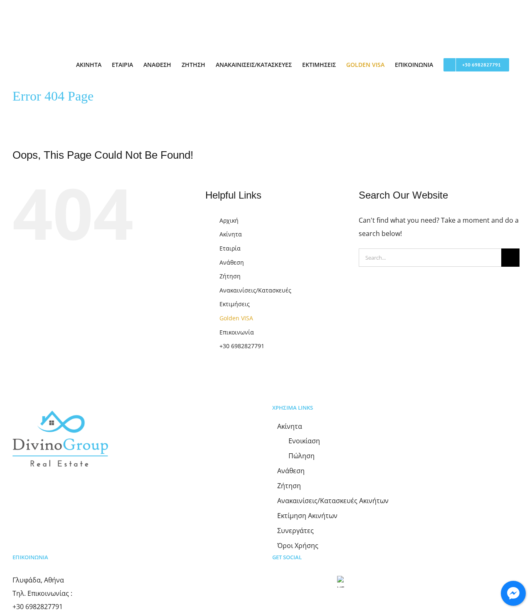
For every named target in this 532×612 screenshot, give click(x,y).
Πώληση (301, 456)
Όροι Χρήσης (297, 546)
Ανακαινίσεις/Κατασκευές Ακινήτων (333, 501)
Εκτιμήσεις (234, 304)
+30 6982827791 (241, 346)
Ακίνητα (230, 234)
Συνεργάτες (295, 531)
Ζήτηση (230, 276)
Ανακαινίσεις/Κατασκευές (255, 290)
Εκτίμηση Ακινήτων (307, 516)
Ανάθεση (231, 262)
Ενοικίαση (304, 441)
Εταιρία (230, 248)
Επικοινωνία (236, 332)
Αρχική (229, 220)
